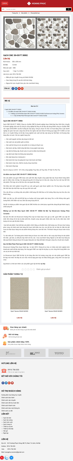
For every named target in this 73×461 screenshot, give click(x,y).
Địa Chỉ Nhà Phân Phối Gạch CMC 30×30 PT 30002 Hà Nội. (28, 115)
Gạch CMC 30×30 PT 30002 (12, 109)
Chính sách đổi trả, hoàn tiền (10, 403)
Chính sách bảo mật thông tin (10, 408)
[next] (69, 299)
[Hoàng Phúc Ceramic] (36, 3)
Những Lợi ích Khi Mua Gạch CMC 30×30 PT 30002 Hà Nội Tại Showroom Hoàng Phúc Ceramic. (36, 113)
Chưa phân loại (35, 13)
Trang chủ (15, 13)
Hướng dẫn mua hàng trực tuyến (11, 395)
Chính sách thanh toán (8, 405)
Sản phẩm (24, 13)
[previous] (3, 299)
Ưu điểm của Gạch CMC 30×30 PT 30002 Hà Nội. (21, 111)
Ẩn (37, 106)
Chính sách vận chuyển (8, 400)
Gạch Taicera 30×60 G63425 (53, 311)
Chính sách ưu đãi (6, 411)
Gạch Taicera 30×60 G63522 (19, 311)
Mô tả (7, 101)
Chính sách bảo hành (7, 397)
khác (39, 264)
